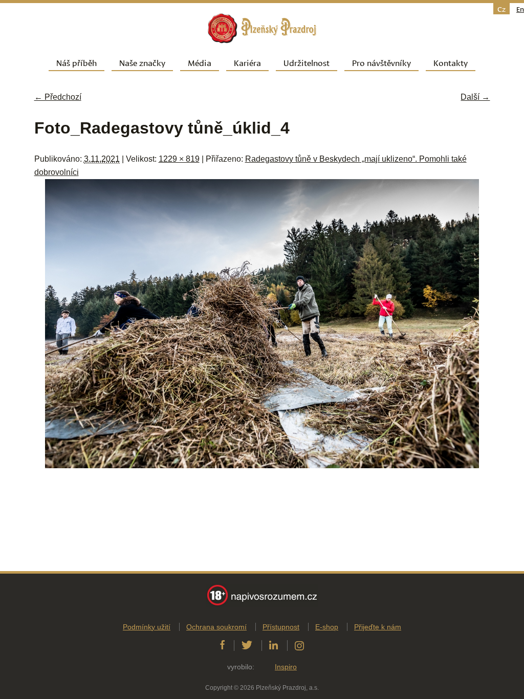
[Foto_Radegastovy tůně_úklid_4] (262, 465)
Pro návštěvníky (381, 62)
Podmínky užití (146, 627)
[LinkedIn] (273, 645)
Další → (475, 97)
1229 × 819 (179, 159)
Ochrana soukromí (216, 627)
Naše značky (142, 62)
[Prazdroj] (262, 28)
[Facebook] (222, 645)
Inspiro (286, 667)
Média (199, 62)
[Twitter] (247, 645)
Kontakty (450, 62)
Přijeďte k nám (377, 627)
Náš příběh (76, 62)
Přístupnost (281, 627)
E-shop (326, 627)
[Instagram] (299, 645)
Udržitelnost (306, 62)
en (520, 9)
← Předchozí (57, 97)
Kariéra (247, 62)
